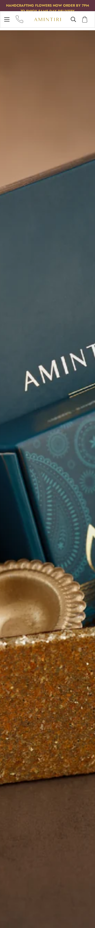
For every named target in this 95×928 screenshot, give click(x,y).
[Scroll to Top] (85, 900)
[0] (85, 19)
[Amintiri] (47, 19)
